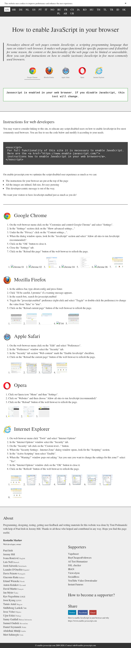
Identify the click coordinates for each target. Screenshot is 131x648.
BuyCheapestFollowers (80, 557)
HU (92, 9)
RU (59, 9)
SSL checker (74, 565)
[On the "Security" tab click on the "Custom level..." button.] (47, 484)
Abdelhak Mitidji (11, 630)
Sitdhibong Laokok (13, 607)
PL (58, 13)
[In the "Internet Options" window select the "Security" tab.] (32, 484)
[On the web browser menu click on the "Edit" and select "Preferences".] (17, 372)
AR (65, 13)
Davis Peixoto (10, 573)
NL (27, 9)
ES (33, 9)
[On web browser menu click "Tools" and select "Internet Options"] (17, 484)
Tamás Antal (9, 604)
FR (65, 9)
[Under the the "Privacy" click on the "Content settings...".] (52, 266)
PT (40, 9)
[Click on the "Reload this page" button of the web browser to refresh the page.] (118, 266)
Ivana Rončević (11, 558)
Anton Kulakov (11, 584)
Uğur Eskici (9, 615)
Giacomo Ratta (10, 577)
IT (46, 9)
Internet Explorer (98, 77)
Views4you (74, 573)
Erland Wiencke (11, 581)
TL (105, 9)
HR (14, 9)
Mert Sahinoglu (11, 634)
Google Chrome (32, 77)
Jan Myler (8, 592)
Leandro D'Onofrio (13, 569)
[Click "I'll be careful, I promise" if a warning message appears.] (32, 323)
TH (98, 9)
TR (111, 9)
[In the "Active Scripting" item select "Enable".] (78, 484)
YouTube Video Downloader (82, 580)
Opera (82, 77)
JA (78, 9)
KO (85, 9)
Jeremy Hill (9, 554)
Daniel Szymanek (12, 627)
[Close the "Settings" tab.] (101, 266)
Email (93, 612)
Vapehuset (73, 553)
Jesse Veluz (9, 611)
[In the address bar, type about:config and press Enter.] (17, 323)
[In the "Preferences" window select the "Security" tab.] (32, 372)
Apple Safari (65, 77)
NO (52, 9)
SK (124, 9)
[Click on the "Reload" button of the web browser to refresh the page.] (45, 416)
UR (72, 13)
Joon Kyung (9, 600)
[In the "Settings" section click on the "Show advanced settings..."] (36, 266)
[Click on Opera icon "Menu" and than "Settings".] (14, 416)
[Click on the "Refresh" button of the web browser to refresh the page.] (17, 497)
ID (117, 9)
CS (72, 9)
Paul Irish (8, 550)
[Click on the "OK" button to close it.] (85, 266)
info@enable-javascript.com (84, 645)
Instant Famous (75, 584)
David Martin (10, 588)
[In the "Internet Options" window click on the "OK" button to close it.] (108, 484)
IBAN (71, 569)
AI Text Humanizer (78, 561)
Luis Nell (8, 562)
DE (21, 9)
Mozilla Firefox (49, 77)
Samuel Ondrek (11, 623)
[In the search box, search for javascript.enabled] (47, 323)
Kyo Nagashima (11, 596)
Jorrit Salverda (10, 565)
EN (7, 9)
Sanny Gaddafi (10, 619)
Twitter (72, 612)
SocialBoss (73, 576)
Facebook (83, 612)
